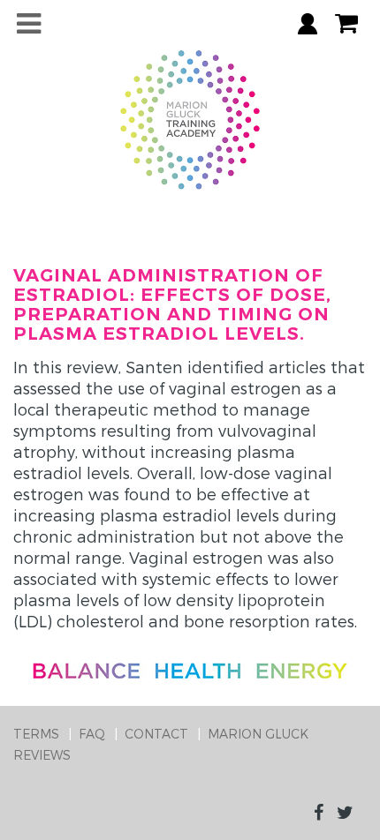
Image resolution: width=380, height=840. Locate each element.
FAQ (92, 733)
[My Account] (307, 24)
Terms (36, 733)
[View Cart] (346, 24)
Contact (156, 733)
